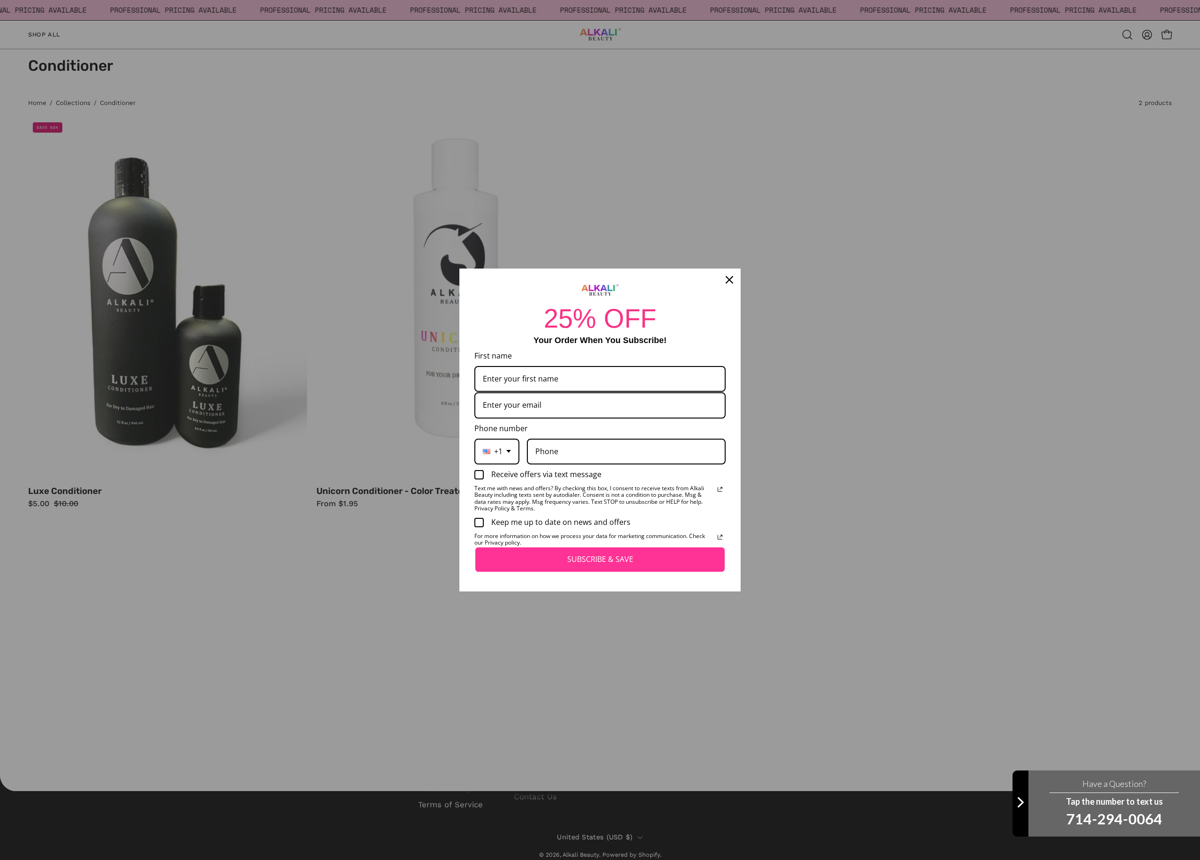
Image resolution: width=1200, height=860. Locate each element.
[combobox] (496, 451)
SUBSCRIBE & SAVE (600, 559)
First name (493, 356)
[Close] (729, 280)
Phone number (501, 428)
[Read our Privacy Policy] (720, 489)
